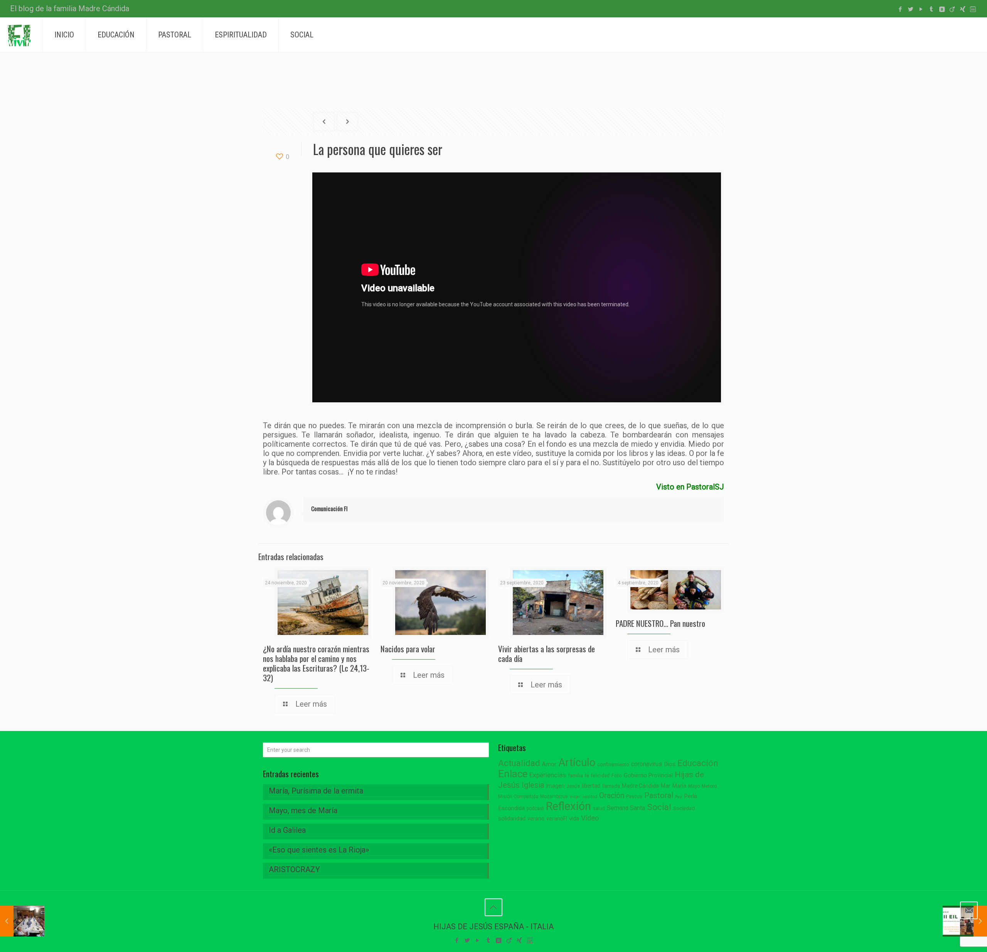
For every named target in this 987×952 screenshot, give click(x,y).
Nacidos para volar (408, 649)
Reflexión (568, 806)
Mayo (694, 786)
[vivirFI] (19, 34)
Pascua (634, 796)
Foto (616, 775)
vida (574, 818)
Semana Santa (626, 808)
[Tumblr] (931, 9)
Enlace (512, 774)
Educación (697, 763)
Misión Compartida (518, 796)
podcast (535, 808)
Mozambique (554, 796)
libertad (591, 786)
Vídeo (590, 818)
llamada (611, 786)
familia (575, 775)
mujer (575, 796)
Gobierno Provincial (648, 775)
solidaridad (512, 818)
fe (587, 775)
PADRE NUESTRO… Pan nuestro (660, 623)
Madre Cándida (640, 786)
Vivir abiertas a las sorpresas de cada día (546, 653)
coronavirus (646, 764)
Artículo (576, 762)
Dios (669, 764)
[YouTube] (921, 9)
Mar (665, 786)
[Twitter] (910, 9)
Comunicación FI (329, 508)
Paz (678, 796)
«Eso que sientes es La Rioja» (319, 849)
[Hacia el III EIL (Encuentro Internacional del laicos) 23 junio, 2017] (965, 921)
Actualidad (519, 763)
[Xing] (962, 9)
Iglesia (533, 785)
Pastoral (658, 795)
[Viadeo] (952, 9)
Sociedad (684, 808)
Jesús (573, 786)
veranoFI (556, 818)
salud (599, 808)
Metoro (709, 786)
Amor (549, 764)
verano (535, 818)
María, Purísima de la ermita (316, 790)
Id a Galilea (287, 830)
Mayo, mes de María (303, 810)
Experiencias (547, 775)
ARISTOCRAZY (294, 869)
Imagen (555, 786)
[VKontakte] (942, 9)
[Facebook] (900, 9)
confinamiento (613, 764)
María (679, 786)
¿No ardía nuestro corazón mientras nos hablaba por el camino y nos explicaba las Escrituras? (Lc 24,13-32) (316, 663)
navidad (590, 796)
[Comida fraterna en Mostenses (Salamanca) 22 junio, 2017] (22, 921)
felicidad (600, 775)
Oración (611, 795)
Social (659, 807)
